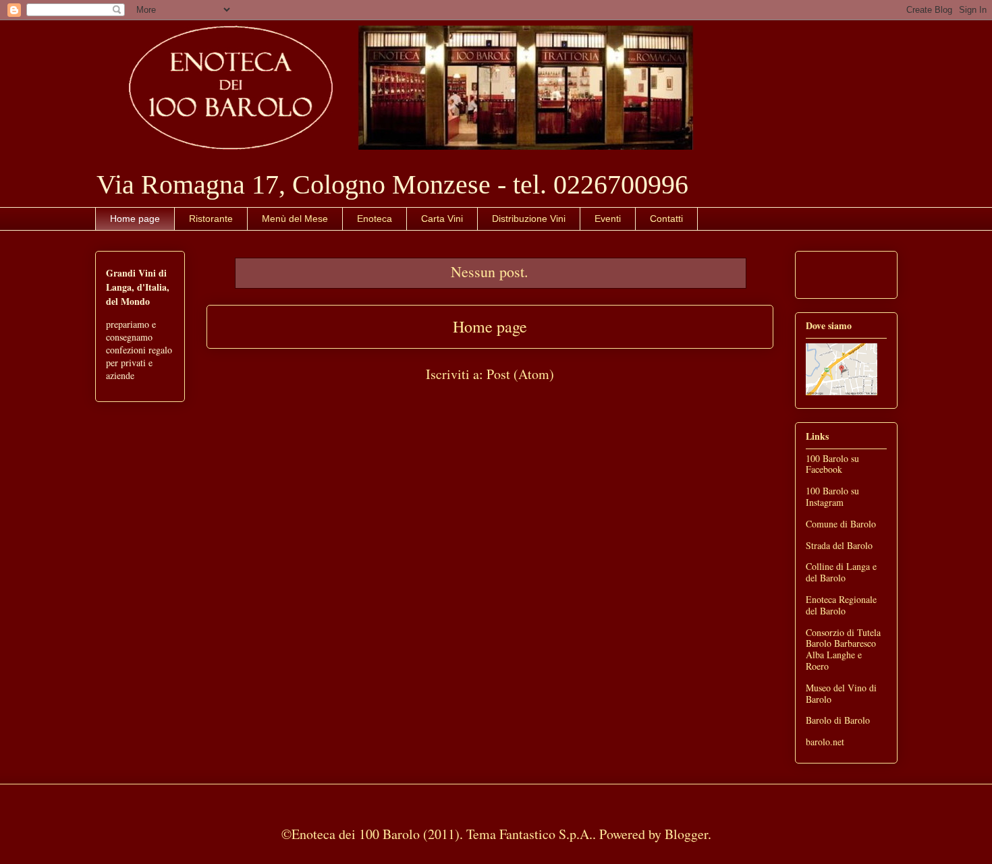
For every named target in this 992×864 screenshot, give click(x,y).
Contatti (666, 218)
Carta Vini (442, 218)
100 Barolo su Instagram (832, 496)
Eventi (608, 218)
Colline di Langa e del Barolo (841, 572)
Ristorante (211, 218)
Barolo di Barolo (838, 720)
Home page (135, 218)
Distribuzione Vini (529, 218)
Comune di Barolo (841, 523)
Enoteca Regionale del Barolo (841, 605)
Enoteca (374, 218)
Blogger (686, 834)
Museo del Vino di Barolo (841, 693)
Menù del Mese (295, 218)
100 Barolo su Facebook (832, 464)
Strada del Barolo (839, 545)
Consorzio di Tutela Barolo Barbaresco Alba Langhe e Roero (843, 649)
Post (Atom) (520, 374)
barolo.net (825, 741)
